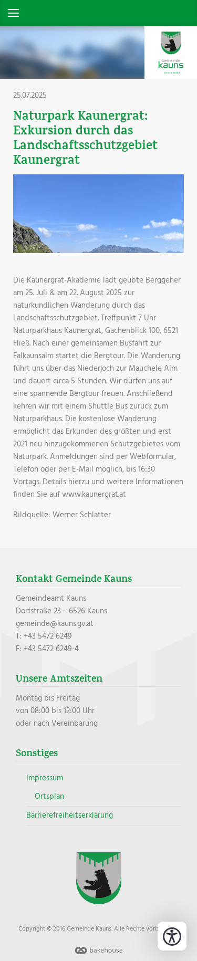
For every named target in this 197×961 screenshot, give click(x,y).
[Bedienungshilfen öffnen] (172, 936)
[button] (98, 13)
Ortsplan (49, 796)
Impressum (44, 778)
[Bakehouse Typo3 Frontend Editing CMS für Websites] (98, 954)
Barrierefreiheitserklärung (69, 815)
